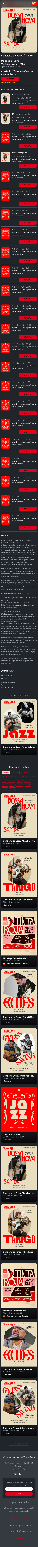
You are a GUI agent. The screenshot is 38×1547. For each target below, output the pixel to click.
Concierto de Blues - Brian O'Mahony (19, 1017)
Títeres (12, 789)
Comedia (25, 773)
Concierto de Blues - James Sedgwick (19, 1369)
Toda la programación (19, 1444)
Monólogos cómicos (9, 777)
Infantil (28, 785)
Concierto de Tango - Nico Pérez (18, 899)
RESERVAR (10, 78)
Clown (5, 785)
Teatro (33, 777)
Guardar (19, 1494)
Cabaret (11, 781)
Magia (20, 781)
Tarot (11, 785)
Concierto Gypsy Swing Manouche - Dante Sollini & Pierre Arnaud (19, 1076)
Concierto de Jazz (11, 1134)
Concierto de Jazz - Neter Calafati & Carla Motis (19, 747)
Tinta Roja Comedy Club (14, 958)
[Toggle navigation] (3, 4)
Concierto (15, 773)
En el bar (19, 785)
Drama (5, 789)
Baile (4, 781)
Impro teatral (23, 777)
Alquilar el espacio (19, 1538)
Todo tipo (6, 773)
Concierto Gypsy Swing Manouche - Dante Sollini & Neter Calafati (19, 1428)
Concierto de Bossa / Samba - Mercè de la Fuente (19, 841)
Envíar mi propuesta (19, 1518)
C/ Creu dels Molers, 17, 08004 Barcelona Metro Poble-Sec (19, 1466)
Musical (27, 781)
